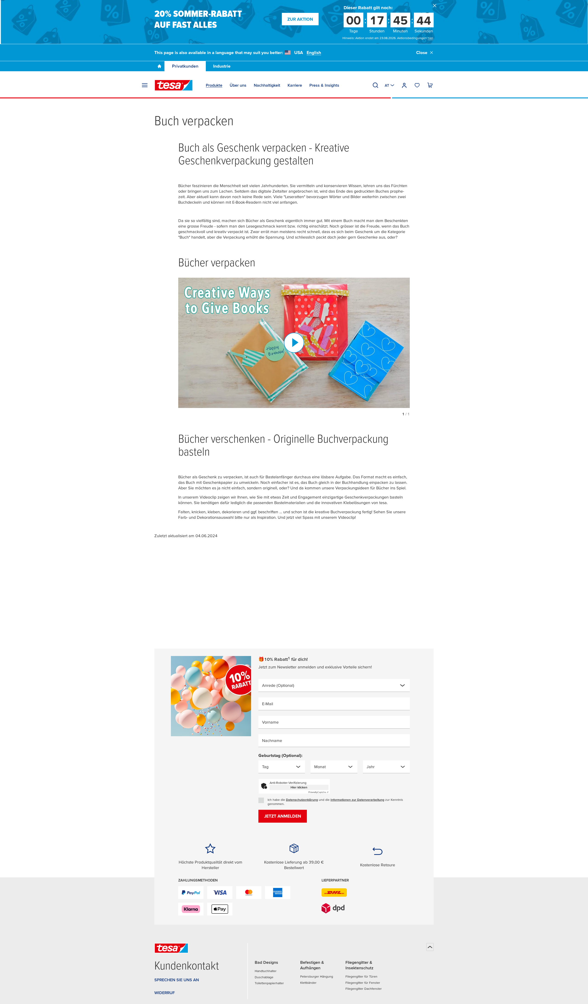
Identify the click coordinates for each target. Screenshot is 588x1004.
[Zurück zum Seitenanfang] (430, 947)
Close (421, 52)
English (314, 52)
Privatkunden (185, 66)
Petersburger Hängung (316, 976)
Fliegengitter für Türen (361, 976)
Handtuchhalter (266, 971)
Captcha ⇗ (318, 792)
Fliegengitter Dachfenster (363, 988)
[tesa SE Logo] (173, 85)
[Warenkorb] (430, 85)
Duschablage (264, 977)
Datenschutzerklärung (302, 799)
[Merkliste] (417, 85)
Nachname (272, 740)
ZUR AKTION (300, 19)
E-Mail (267, 703)
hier (430, 38)
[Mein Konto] (404, 85)
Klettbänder (308, 982)
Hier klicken (299, 787)
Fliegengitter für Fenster (362, 982)
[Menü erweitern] (145, 85)
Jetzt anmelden (282, 816)
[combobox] (334, 685)
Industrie (222, 66)
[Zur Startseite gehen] (159, 66)
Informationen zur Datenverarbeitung (357, 799)
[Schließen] (434, 5)
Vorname (270, 722)
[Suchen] (375, 85)
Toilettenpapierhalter (269, 983)
